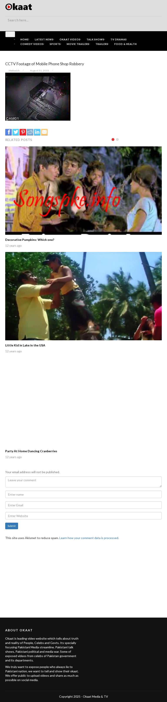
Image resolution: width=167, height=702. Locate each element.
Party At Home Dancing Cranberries (31, 451)
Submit (12, 525)
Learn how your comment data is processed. (89, 538)
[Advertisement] (83, 576)
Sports (55, 44)
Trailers (101, 44)
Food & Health (125, 44)
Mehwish (14, 70)
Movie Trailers (78, 44)
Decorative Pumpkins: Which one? (29, 239)
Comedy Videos (32, 44)
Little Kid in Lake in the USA (25, 345)
